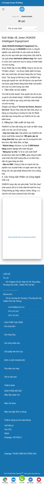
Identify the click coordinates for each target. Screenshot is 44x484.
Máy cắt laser (10, 403)
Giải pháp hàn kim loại (13, 351)
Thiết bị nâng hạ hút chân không (17, 420)
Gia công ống (9, 334)
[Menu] (3, 9)
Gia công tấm (9, 326)
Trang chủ (15, 16)
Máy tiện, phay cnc (12, 395)
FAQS (6, 433)
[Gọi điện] (22, 478)
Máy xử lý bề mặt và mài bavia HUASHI (22, 237)
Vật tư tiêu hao (10, 377)
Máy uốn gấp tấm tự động (15, 412)
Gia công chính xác (12, 343)
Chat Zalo (13, 482)
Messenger (30, 482)
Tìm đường (5, 482)
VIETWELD (9, 425)
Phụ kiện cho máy (11, 368)
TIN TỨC (7, 429)
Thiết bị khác (9, 385)
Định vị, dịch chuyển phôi (14, 360)
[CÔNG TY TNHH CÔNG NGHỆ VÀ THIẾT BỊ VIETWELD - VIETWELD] (22, 9)
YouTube (39, 482)
